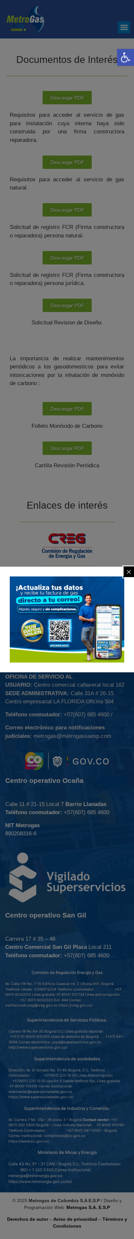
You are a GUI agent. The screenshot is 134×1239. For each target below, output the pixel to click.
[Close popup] (129, 572)
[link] (125, 57)
